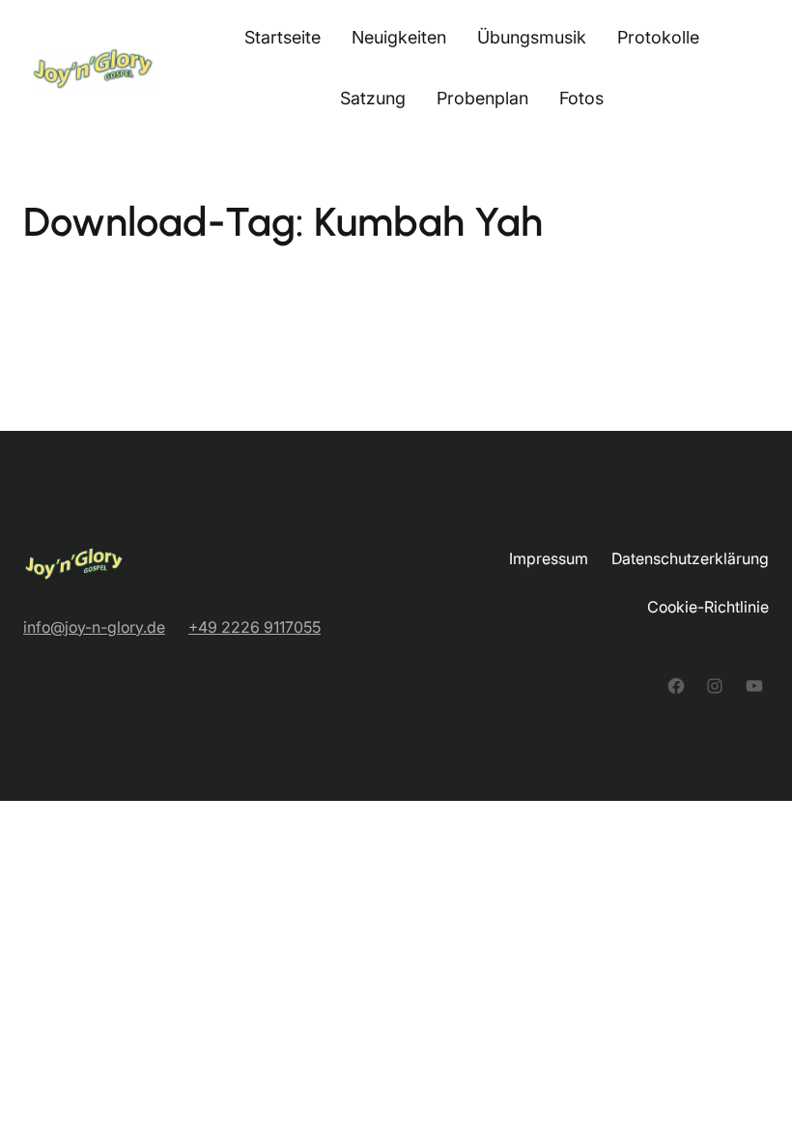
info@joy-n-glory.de (94, 627)
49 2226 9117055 (259, 627)
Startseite (282, 37)
